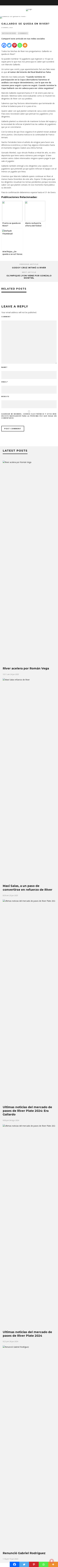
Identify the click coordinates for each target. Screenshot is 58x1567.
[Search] (56, 2)
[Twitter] (9, 44)
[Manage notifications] (52, 1561)
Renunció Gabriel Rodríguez (24, 1553)
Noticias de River (9, 33)
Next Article (29, 272)
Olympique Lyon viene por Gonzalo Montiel (29, 276)
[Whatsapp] (19, 44)
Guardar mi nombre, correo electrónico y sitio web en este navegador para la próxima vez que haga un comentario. (29, 416)
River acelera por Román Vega (26, 668)
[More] (25, 44)
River (15, 98)
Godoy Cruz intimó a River (29, 267)
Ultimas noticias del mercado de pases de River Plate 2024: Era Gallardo (27, 1110)
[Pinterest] (14, 44)
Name (4, 367)
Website (5, 396)
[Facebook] (4, 44)
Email (4, 382)
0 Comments (23, 33)
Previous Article (29, 264)
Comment (6, 317)
